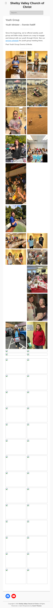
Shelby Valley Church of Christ (29, 603)
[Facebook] (8, 596)
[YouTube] (13, 596)
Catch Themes (37, 606)
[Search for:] (26, 13)
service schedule (12, 41)
